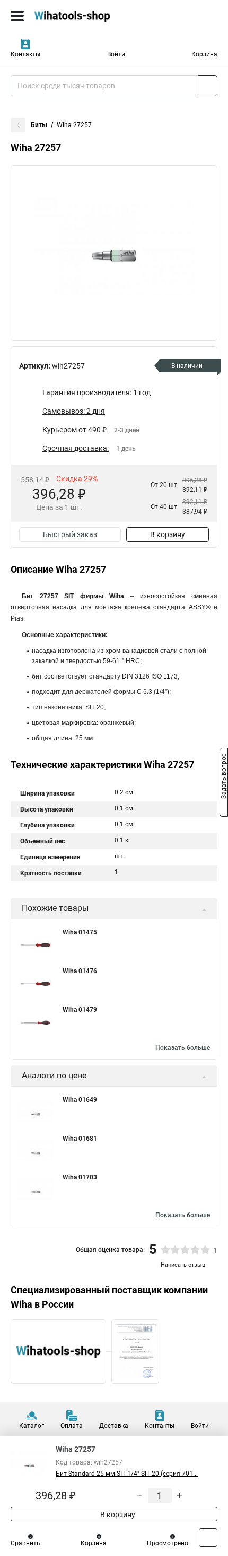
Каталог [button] (31, 1425)
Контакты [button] (25, 54)
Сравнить (25, 1543)
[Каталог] (17, 16)
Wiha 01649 (80, 1099)
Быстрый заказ (70, 534)
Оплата (71, 1425)
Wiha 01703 (80, 1177)
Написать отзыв (183, 1264)
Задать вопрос (223, 777)
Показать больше (182, 1047)
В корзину (167, 534)
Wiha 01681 (80, 1138)
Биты (39, 125)
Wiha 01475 (80, 932)
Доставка (113, 1425)
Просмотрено (167, 1543)
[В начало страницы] (208, 1537)
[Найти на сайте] (207, 85)
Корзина (204, 54)
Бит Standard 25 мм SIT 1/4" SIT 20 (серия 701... (127, 1473)
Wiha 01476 (80, 971)
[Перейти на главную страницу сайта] (79, 16)
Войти (116, 54)
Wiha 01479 (80, 1010)
